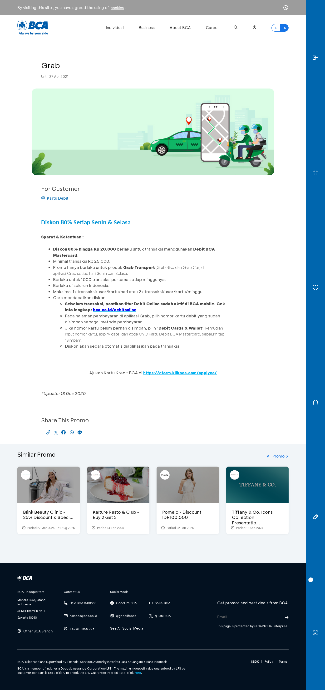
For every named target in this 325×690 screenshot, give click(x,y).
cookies (117, 7)
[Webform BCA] (315, 517)
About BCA (180, 27)
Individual (115, 27)
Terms (283, 661)
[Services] (315, 287)
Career (212, 27)
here (137, 673)
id (276, 28)
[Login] (315, 57)
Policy (269, 661)
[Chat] (315, 632)
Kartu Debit (58, 198)
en (284, 28)
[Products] (315, 172)
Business (147, 27)
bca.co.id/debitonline (114, 309)
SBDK (255, 661)
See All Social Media (126, 628)
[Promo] (315, 402)
